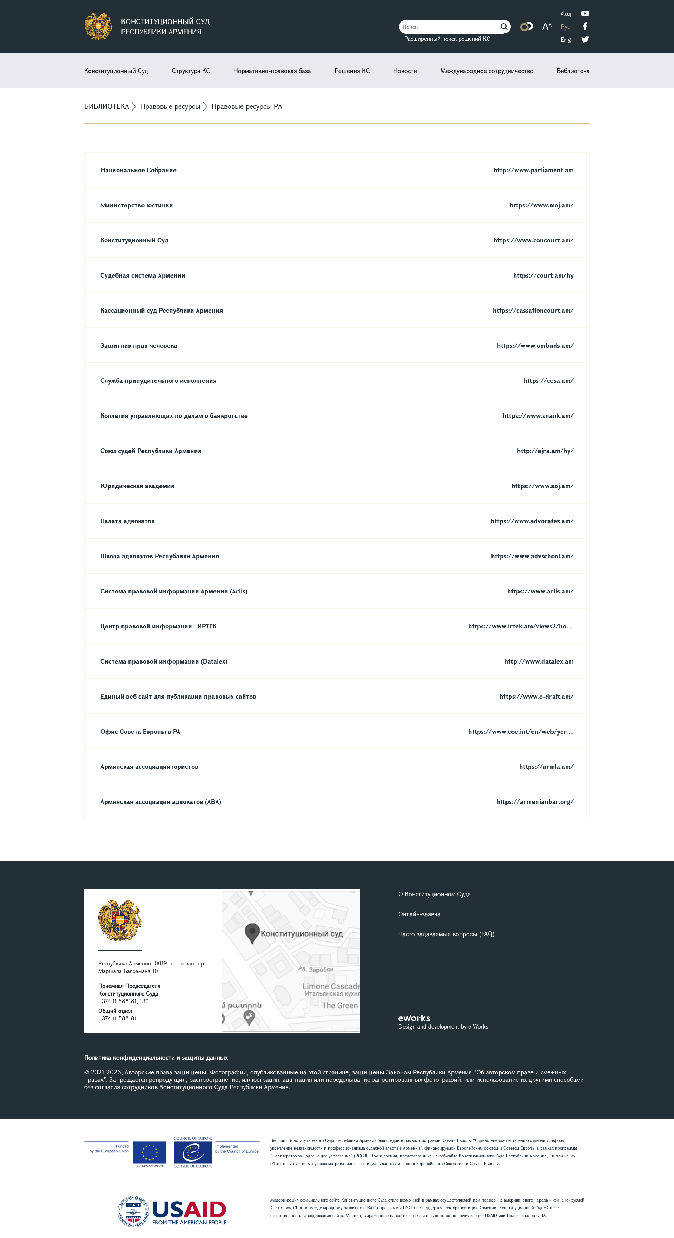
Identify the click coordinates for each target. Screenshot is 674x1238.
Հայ (566, 13)
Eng (566, 39)
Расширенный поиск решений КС (447, 38)
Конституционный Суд (116, 70)
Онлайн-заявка (419, 914)
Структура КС (191, 70)
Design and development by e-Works (443, 1026)
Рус (565, 26)
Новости (405, 70)
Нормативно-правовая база (272, 70)
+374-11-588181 (117, 1001)
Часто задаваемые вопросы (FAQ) (446, 934)
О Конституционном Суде (434, 894)
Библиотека (573, 70)
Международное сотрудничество (487, 70)
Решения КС (352, 70)
